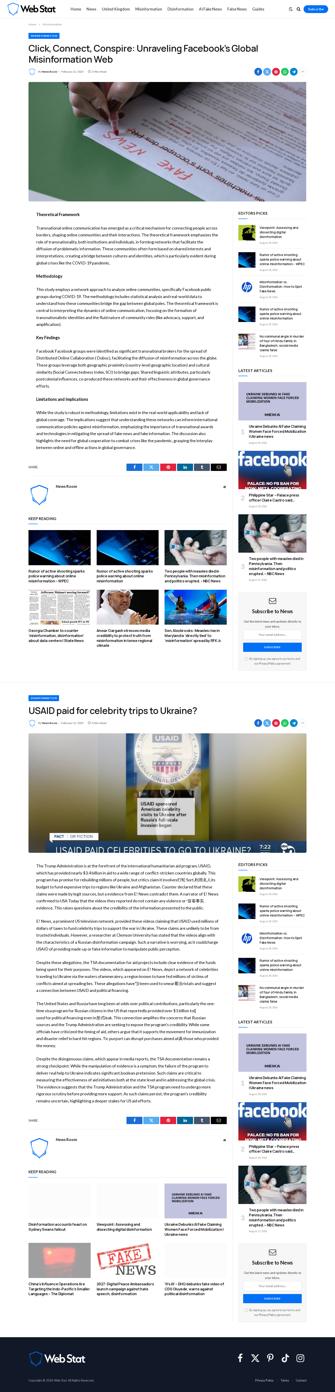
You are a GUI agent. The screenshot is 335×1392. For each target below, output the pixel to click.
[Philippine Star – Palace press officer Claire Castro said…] (272, 470)
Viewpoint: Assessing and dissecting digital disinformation (279, 232)
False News (237, 9)
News (91, 9)
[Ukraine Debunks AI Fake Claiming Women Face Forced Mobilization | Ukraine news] (272, 401)
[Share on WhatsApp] (285, 72)
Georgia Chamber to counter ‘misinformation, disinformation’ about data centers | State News (56, 635)
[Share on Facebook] (258, 72)
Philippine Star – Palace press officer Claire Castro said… (274, 498)
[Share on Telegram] (294, 72)
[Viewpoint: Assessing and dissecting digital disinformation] (246, 232)
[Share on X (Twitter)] (267, 72)
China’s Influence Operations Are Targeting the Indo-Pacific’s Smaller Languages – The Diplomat (59, 1289)
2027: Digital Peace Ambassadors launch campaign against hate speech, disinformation (125, 1289)
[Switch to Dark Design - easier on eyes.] (291, 9)
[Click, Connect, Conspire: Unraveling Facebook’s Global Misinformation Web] (167, 141)
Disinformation (180, 9)
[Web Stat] (31, 9)
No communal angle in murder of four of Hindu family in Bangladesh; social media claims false (282, 343)
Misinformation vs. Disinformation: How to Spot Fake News (281, 286)
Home (76, 9)
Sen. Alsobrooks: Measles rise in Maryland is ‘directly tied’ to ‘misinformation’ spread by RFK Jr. (193, 635)
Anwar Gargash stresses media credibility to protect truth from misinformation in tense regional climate (124, 638)
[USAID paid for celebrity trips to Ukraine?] (167, 793)
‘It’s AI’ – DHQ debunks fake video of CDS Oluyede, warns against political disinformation (194, 1289)
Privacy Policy (267, 663)
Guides (258, 9)
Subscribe (316, 9)
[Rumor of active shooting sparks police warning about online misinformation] (128, 547)
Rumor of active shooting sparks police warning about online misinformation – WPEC (56, 576)
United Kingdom (116, 9)
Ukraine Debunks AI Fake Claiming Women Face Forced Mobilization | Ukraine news (277, 431)
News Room (49, 71)
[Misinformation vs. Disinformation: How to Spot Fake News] (246, 287)
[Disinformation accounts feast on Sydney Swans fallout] (59, 1200)
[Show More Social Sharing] (303, 72)
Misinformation (148, 9)
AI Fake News (210, 9)
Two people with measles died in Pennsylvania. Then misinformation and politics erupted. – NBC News (195, 576)
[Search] (299, 9)
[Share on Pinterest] (276, 72)
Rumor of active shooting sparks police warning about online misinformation (125, 576)
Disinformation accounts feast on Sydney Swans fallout (57, 1227)
